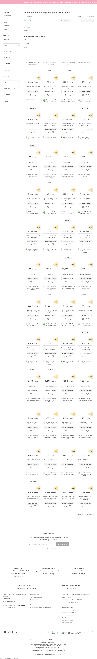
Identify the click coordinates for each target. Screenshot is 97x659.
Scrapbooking (7, 15)
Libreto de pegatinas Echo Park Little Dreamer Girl (68, 460)
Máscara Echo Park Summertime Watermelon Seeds (50, 124)
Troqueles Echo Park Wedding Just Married (68, 199)
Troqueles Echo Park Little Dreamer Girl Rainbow (85, 273)
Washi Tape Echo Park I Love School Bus (68, 423)
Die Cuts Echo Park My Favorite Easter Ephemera (85, 460)
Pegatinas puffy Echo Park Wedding (50, 87)
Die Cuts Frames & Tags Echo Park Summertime (68, 311)
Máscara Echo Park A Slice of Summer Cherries (85, 423)
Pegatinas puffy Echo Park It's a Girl (85, 311)
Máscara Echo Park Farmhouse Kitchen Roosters (50, 199)
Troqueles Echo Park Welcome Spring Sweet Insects (50, 311)
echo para (26, 30)
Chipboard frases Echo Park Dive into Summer (33, 236)
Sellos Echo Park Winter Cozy (68, 87)
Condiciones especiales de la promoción (40, 607)
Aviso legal (64, 617)
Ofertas (5, 22)
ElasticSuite (15, 658)
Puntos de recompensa (67, 607)
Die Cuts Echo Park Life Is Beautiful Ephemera (33, 385)
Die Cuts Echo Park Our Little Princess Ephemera (33, 423)
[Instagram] (9, 632)
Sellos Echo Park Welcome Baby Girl (85, 161)
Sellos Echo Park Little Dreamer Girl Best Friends (67, 385)
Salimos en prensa (35, 599)
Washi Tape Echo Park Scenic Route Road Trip (68, 348)
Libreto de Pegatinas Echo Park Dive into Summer (50, 423)
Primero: (79, 21)
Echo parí (26, 43)
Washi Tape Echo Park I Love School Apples (85, 385)
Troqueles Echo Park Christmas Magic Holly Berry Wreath (50, 498)
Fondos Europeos (66, 597)
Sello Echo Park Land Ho (32, 123)
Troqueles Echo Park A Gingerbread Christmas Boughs (33, 311)
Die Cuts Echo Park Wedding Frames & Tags (50, 348)
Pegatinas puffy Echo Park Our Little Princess (50, 236)
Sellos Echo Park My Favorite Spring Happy (68, 236)
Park (25, 39)
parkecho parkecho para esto (31, 51)
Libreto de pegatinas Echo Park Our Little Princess (33, 460)
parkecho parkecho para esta (31, 55)
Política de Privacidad (67, 620)
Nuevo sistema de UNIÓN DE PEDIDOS (72, 599)
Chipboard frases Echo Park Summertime (33, 87)
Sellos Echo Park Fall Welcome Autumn (33, 161)
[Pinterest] (16, 632)
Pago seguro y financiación (69, 612)
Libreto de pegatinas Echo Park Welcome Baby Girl (33, 497)
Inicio (4, 7)
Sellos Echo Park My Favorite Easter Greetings (85, 236)
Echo (25, 47)
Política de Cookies (67, 622)
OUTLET (6, 26)
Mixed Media (7, 19)
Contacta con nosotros (36, 597)
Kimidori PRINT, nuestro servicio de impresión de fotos (76, 594)
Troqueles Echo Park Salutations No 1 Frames (68, 273)
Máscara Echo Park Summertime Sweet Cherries (67, 124)
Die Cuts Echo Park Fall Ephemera (50, 161)
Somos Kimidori (34, 594)
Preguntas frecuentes (35, 605)
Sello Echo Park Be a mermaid (85, 199)
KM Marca (6, 29)
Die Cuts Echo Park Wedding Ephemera (85, 124)
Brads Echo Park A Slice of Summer (50, 273)
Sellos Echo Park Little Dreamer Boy (68, 161)
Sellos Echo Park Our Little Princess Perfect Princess (50, 385)
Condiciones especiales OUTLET (70, 602)
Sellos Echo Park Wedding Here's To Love (33, 348)
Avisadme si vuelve (50, 91)
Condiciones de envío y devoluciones (71, 610)
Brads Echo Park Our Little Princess (33, 199)
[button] (35, 95)
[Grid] (32, 20)
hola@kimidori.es (11, 608)
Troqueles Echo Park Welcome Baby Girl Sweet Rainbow (85, 498)
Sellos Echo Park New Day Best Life (33, 273)
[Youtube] (5, 632)
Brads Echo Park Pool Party (85, 86)
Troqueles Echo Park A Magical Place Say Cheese (68, 497)
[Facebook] (12, 632)
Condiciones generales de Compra (70, 615)
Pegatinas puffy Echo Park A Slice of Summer (50, 460)
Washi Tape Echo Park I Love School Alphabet (85, 348)
